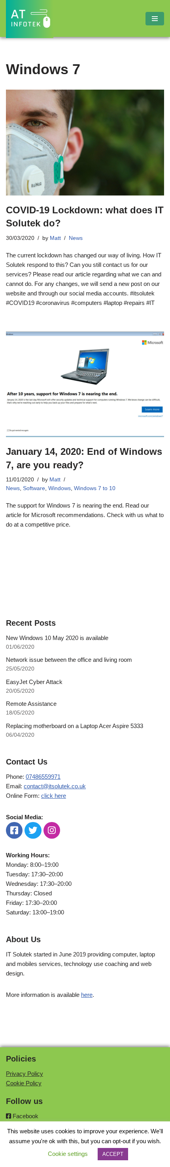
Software (34, 488)
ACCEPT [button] (112, 1154)
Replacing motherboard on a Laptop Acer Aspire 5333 (74, 725)
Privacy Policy (24, 1073)
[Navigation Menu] (154, 18)
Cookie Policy (24, 1083)
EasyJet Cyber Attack (34, 681)
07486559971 (43, 776)
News (76, 238)
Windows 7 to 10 (94, 488)
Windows (59, 488)
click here (53, 795)
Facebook (24, 1116)
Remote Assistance (31, 703)
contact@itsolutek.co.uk (55, 786)
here (87, 994)
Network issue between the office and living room (69, 659)
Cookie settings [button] (68, 1153)
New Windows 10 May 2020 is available (57, 637)
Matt (55, 238)
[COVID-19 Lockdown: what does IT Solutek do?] (85, 142)
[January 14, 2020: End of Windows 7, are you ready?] (85, 384)
